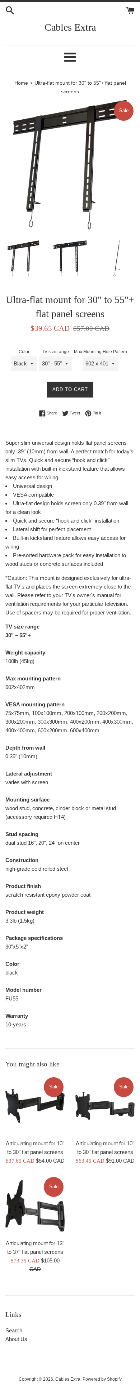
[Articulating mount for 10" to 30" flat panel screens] (35, 1106)
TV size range (55, 351)
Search (13, 1330)
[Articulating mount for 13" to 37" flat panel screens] (35, 1205)
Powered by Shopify (102, 1379)
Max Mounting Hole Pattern (100, 351)
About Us (16, 1339)
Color (24, 351)
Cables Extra (70, 27)
